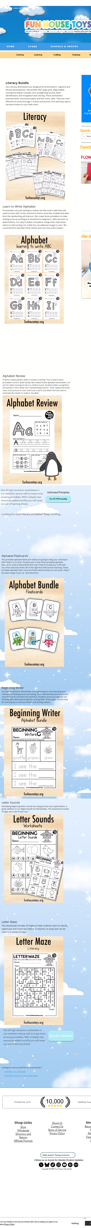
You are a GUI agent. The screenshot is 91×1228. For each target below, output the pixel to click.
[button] (75, 1223)
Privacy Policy (9, 1224)
